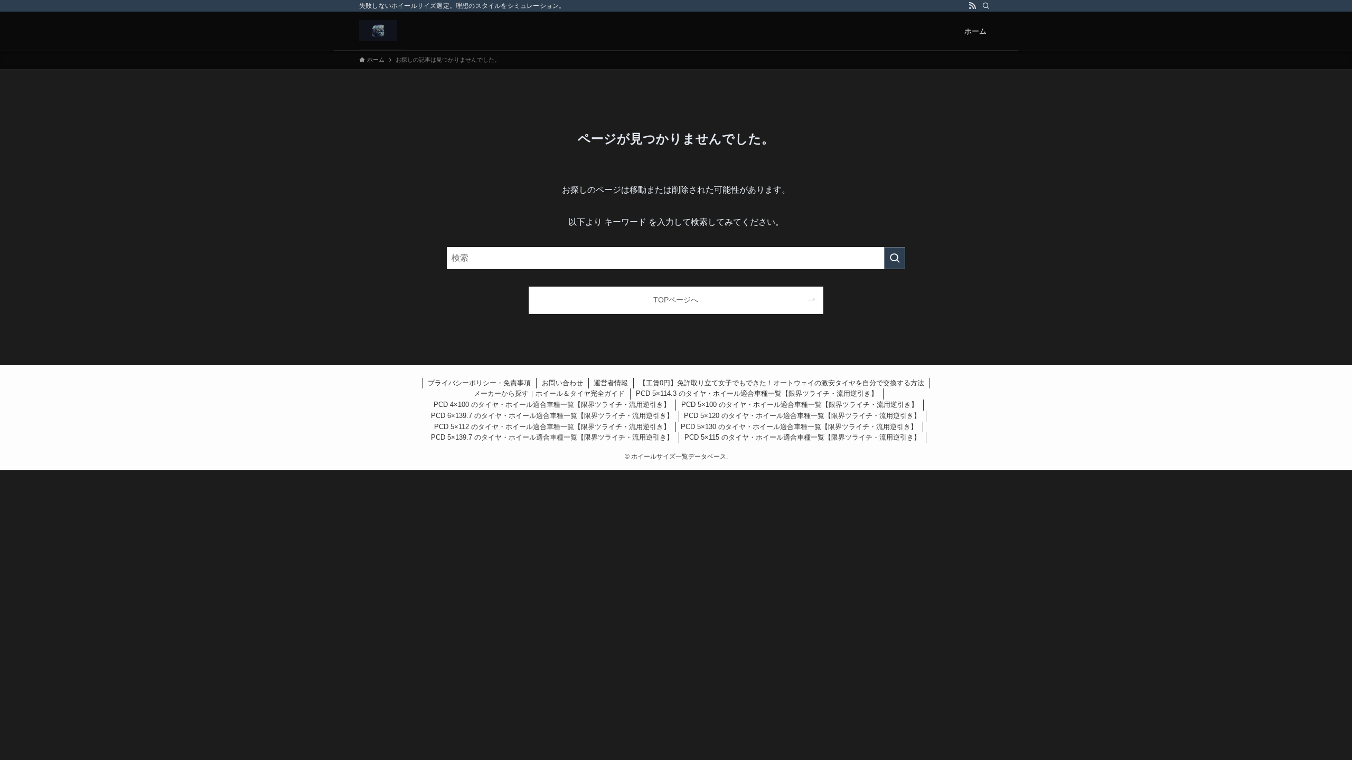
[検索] (986, 6)
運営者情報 (611, 383)
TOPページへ (675, 300)
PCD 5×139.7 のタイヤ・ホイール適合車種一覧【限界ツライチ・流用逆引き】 (552, 437)
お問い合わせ (562, 383)
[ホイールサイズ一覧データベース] (378, 30)
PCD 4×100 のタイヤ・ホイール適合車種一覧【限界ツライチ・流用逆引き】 (552, 404)
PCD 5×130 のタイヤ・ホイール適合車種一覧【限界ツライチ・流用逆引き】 (799, 427)
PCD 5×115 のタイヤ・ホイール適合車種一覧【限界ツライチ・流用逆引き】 (802, 437)
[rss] (972, 6)
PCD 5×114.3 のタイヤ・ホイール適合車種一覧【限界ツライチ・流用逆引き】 (757, 393)
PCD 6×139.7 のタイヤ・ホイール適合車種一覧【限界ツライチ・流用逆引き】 (552, 416)
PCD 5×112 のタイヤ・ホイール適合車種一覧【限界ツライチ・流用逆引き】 (552, 427)
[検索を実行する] (894, 258)
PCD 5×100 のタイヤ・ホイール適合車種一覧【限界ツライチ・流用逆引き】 (799, 404)
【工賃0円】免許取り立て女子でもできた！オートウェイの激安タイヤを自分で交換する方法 (781, 383)
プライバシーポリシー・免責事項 (479, 383)
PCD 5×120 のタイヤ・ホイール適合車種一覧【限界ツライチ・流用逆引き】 (802, 416)
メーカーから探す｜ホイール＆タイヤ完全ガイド (549, 393)
